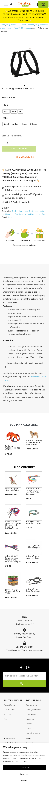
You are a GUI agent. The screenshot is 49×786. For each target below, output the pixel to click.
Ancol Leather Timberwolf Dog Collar (12, 591)
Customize (24, 774)
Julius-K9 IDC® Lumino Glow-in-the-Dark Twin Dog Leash (33, 491)
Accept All (24, 767)
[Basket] (43, 4)
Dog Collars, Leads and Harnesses (20, 25)
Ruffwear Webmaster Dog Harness (12, 448)
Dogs (44, 214)
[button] (11, 4)
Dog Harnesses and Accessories (28, 214)
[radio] (6, 111)
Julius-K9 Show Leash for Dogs (32, 557)
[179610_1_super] (24, 62)
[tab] (24, 270)
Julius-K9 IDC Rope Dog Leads (33, 590)
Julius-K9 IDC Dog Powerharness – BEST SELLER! (34, 442)
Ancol (10, 217)
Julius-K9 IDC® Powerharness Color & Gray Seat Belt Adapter (13, 559)
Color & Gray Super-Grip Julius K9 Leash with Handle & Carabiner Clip (13, 525)
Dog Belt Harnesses (23, 28)
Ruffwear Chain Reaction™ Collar (33, 522)
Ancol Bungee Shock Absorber (12, 489)
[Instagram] (28, 667)
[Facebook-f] (21, 667)
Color (6, 105)
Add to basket (18, 149)
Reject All (24, 780)
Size (5, 117)
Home (2, 25)
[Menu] (6, 4)
